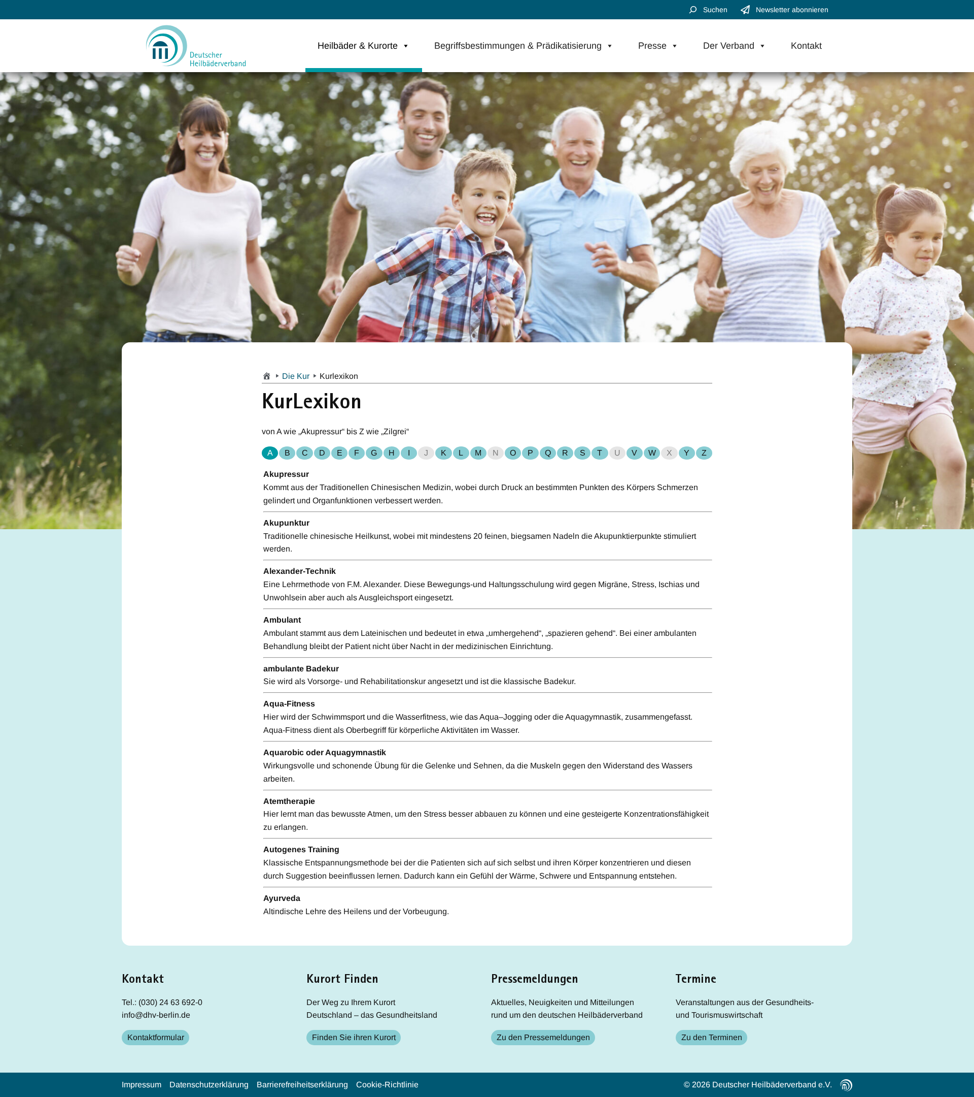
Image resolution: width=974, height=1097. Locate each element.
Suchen (715, 10)
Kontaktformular (155, 1037)
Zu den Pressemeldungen (543, 1037)
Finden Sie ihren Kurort (354, 1037)
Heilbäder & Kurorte (358, 46)
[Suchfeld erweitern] (693, 9)
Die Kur (295, 376)
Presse (652, 46)
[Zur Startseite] (267, 376)
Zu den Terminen (711, 1037)
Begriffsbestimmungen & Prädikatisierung (518, 46)
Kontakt (806, 46)
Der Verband (728, 46)
